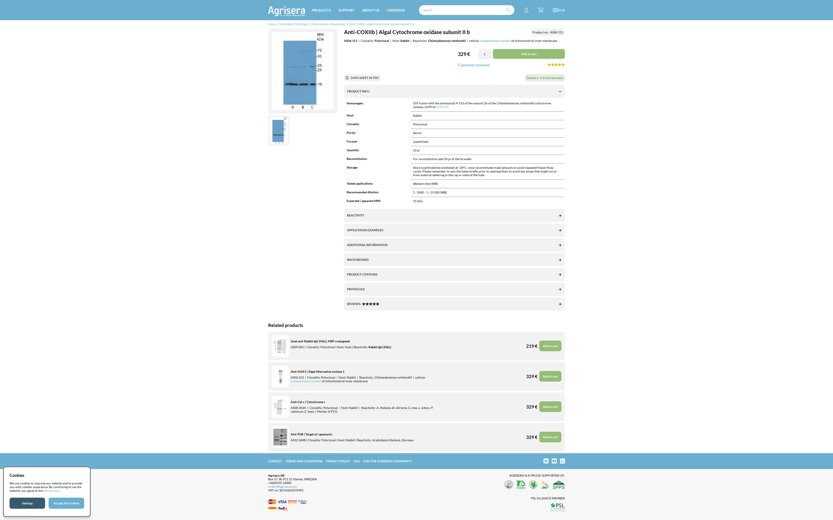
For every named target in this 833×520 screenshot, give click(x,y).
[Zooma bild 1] (303, 71)
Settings (27, 503)
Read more (52, 490)
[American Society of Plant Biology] (509, 485)
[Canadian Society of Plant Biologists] (533, 485)
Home (272, 24)
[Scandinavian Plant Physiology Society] (559, 485)
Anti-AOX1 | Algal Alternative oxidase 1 (317, 371)
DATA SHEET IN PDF (365, 78)
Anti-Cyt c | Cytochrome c (308, 402)
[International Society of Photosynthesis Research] (545, 485)
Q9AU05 (443, 107)
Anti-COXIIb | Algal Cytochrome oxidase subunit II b (381, 24)
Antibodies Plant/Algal (294, 24)
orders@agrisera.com (282, 486)
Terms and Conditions (304, 461)
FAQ (357, 461)
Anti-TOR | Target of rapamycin (311, 434)
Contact (275, 461)
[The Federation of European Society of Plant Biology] (521, 485)
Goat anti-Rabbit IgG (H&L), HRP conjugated (320, 341)
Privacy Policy (338, 461)
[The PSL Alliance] (558, 507)
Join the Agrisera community (387, 461)
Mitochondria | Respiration (328, 24)
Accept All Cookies (66, 503)
